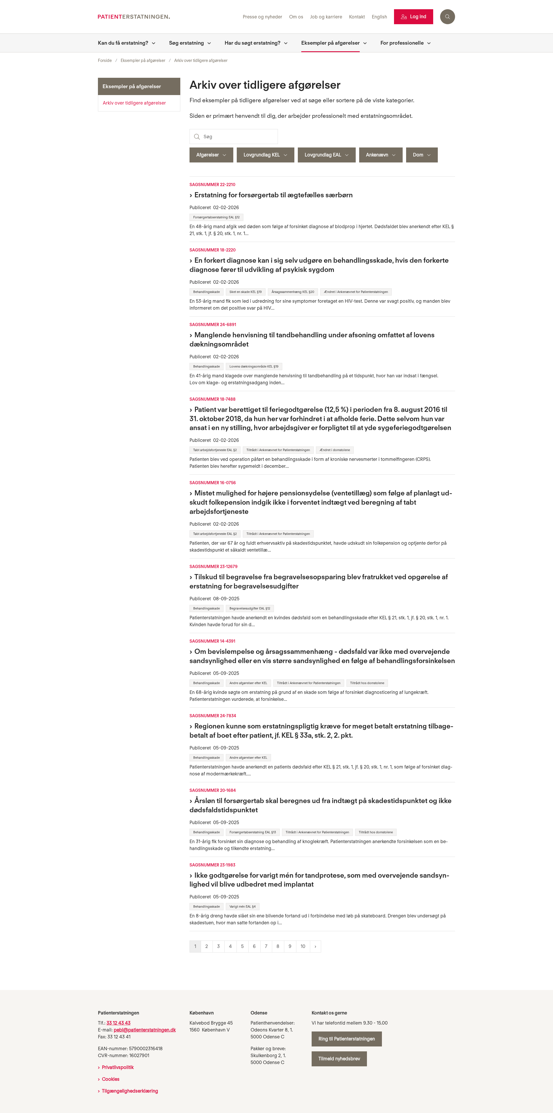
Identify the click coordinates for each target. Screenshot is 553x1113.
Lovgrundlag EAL (323, 155)
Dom (418, 155)
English (379, 17)
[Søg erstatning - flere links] (207, 43)
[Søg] (196, 136)
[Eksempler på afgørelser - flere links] (363, 43)
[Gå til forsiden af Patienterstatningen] (168, 17)
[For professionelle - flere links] (427, 43)
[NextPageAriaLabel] (315, 946)
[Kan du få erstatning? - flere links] (151, 43)
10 (303, 946)
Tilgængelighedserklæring (130, 1091)
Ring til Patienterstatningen (347, 1039)
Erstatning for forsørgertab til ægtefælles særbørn (273, 195)
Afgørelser (207, 155)
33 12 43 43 (118, 1023)
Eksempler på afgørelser (330, 43)
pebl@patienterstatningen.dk (145, 1030)
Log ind (418, 16)
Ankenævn (377, 155)
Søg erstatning (186, 43)
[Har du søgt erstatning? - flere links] (284, 43)
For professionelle (402, 43)
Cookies (111, 1079)
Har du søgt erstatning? (253, 43)
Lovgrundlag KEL (262, 155)
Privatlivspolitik (118, 1067)
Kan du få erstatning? (123, 43)
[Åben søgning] (447, 16)
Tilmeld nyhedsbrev (339, 1058)
